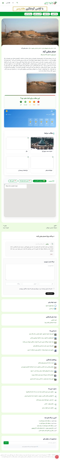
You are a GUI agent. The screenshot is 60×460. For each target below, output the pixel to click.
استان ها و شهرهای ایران (47, 48)
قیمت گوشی (53, 320)
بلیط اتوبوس (54, 14)
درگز (30, 48)
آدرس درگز (12, 181)
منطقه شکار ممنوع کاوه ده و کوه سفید (45, 426)
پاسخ (51, 254)
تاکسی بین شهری (37, 14)
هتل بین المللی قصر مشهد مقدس (46, 431)
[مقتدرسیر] (30, 9)
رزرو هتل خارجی (28, 14)
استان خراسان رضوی (36, 48)
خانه (55, 48)
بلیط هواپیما (46, 14)
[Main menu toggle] (3, 3)
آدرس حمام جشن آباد (24, 181)
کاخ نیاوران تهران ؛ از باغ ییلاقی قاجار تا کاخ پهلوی (42, 428)
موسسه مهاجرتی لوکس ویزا (50, 322)
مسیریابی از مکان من (39, 181)
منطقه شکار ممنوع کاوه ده (44, 421)
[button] (17, 3)
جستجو (6, 443)
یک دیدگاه (42, 55)
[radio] (38, 103)
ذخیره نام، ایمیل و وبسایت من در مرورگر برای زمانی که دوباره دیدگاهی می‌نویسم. (35, 289)
